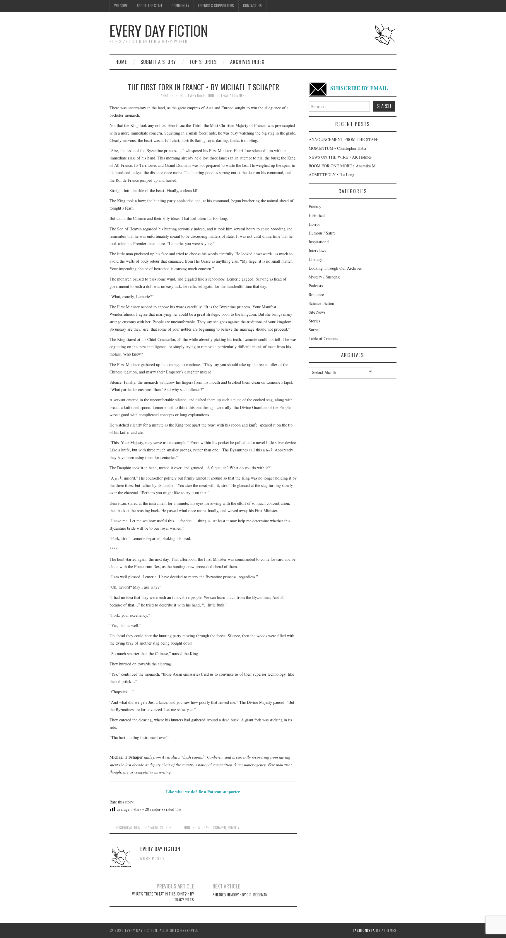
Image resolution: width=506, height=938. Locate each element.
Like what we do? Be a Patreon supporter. (203, 792)
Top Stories (203, 61)
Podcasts (316, 285)
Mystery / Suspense (325, 277)
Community (180, 6)
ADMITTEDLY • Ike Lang (331, 174)
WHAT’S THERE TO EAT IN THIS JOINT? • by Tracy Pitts (163, 897)
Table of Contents (323, 338)
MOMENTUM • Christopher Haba (337, 148)
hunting (190, 827)
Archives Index (247, 61)
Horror (314, 224)
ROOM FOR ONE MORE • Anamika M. (343, 166)
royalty (233, 827)
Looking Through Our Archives (335, 268)
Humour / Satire (146, 827)
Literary (315, 259)
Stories (165, 827)
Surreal (315, 329)
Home (121, 61)
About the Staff (150, 6)
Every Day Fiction (159, 30)
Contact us (252, 6)
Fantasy (315, 206)
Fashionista (364, 930)
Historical (124, 827)
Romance (316, 294)
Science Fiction (321, 303)
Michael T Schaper (212, 827)
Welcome (121, 6)
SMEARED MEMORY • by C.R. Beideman (240, 895)
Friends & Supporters (216, 6)
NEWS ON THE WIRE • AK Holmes (340, 157)
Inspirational (319, 241)
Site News (317, 312)
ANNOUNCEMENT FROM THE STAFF (343, 139)
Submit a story (158, 61)
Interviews (317, 250)
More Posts (152, 858)
